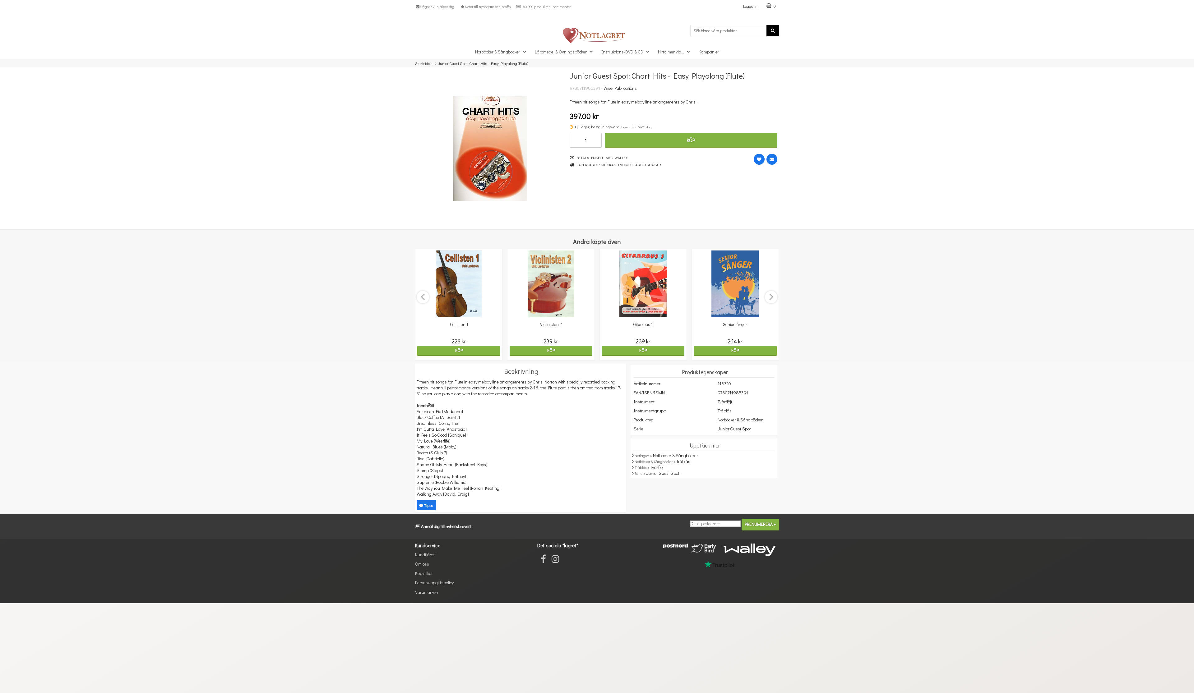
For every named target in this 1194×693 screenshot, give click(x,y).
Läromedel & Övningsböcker (561, 52)
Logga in (750, 6)
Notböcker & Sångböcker (497, 52)
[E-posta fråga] (771, 159)
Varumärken (426, 592)
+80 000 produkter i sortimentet (546, 6)
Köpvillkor (424, 573)
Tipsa (428, 505)
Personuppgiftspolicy (434, 582)
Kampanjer (709, 52)
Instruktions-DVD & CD (622, 52)
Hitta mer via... (671, 52)
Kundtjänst (425, 555)
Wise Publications (620, 88)
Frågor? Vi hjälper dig (437, 6)
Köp (691, 140)
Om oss (422, 564)
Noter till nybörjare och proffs (487, 6)
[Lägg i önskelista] (759, 159)
